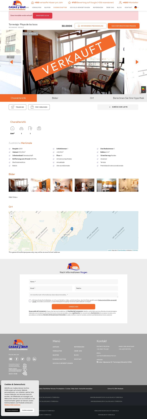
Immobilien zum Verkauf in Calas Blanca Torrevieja (40, 401)
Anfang (25, 7)
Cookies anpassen (27, 410)
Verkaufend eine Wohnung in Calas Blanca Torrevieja (40, 397)
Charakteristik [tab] (18, 97)
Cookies (67, 389)
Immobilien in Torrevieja (106, 415)
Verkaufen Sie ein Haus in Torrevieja (106, 411)
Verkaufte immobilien (85, 389)
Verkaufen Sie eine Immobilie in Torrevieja (40, 411)
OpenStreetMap (122, 250)
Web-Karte (74, 389)
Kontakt (128, 7)
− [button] (11, 216)
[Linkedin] (34, 359)
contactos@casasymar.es (106, 356)
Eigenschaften (60, 7)
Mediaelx (120, 389)
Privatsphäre (60, 389)
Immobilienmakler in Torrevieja (40, 415)
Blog (119, 7)
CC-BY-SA (135, 250)
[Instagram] (28, 359)
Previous (11, 62)
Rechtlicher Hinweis (49, 389)
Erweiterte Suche (42, 15)
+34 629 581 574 (125, 349)
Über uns (110, 7)
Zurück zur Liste (120, 107)
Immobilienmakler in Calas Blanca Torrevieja (106, 401)
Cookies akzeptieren (12, 410)
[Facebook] (17, 359)
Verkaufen (36, 7)
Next (138, 62)
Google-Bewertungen (80, 7)
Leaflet (109, 250)
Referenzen (98, 7)
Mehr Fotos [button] (13, 197)
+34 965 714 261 (103, 349)
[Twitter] (22, 359)
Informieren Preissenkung (91, 26)
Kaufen (47, 7)
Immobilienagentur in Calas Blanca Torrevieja (106, 397)
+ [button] (11, 213)
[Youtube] (11, 359)
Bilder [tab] (55, 97)
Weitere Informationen (12, 405)
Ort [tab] (92, 97)
